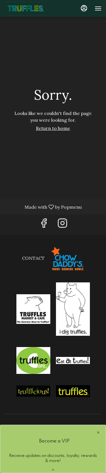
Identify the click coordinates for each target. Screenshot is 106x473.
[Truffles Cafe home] (30, 8)
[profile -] (84, 8)
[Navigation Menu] (98, 8)
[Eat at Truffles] (73, 360)
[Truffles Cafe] (33, 360)
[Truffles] (73, 390)
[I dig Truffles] (73, 308)
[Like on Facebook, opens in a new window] (44, 224)
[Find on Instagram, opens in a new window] (62, 224)
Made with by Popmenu (43, 206)
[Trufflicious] (33, 390)
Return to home (53, 128)
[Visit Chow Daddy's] (67, 258)
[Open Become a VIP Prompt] (53, 470)
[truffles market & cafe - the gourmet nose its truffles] (33, 308)
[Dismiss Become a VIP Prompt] (98, 432)
